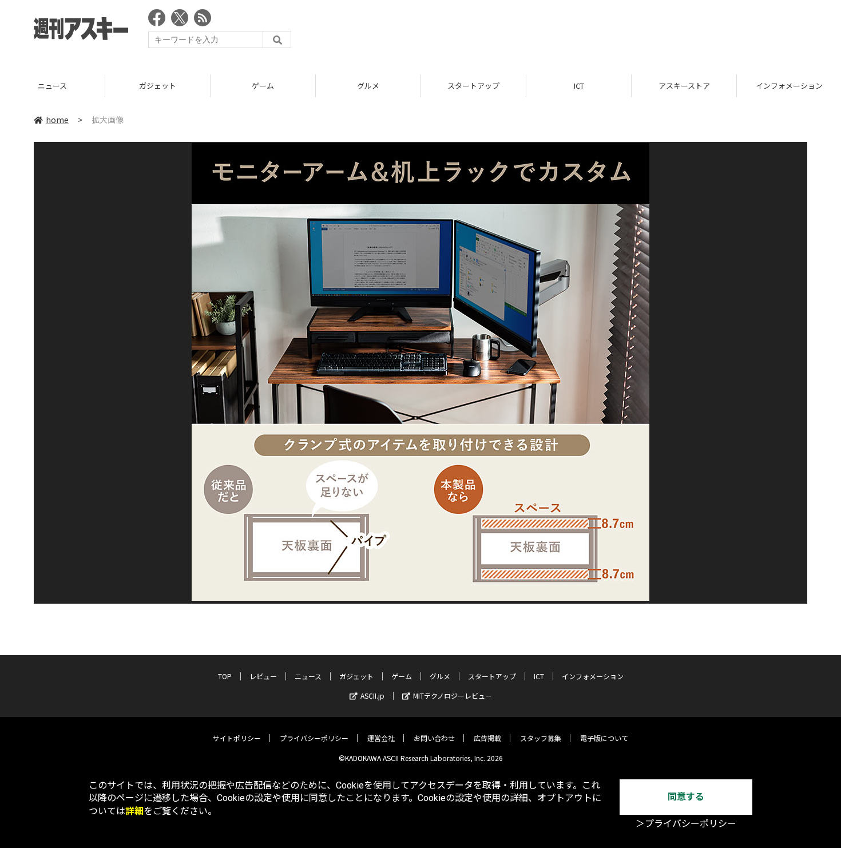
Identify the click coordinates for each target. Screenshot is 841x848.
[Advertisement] (599, 31)
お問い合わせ (434, 738)
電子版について (604, 738)
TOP (225, 676)
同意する (686, 796)
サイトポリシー (237, 738)
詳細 (134, 811)
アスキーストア (684, 85)
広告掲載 (487, 738)
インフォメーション (593, 676)
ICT (579, 85)
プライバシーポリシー (314, 738)
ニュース (52, 85)
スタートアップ (473, 85)
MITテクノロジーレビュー (452, 695)
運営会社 (381, 738)
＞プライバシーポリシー (686, 823)
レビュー (263, 676)
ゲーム (263, 85)
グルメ (368, 85)
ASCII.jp (372, 695)
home (57, 119)
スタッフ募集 (540, 738)
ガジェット (157, 85)
